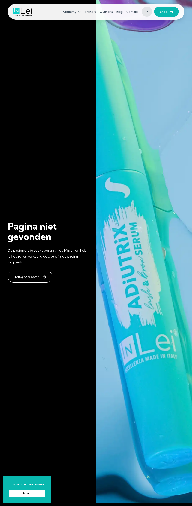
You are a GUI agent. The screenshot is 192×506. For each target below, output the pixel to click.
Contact (132, 12)
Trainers (90, 12)
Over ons (106, 12)
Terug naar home (26, 277)
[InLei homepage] (23, 12)
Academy (69, 12)
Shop (163, 12)
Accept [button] (27, 493)
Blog (119, 12)
